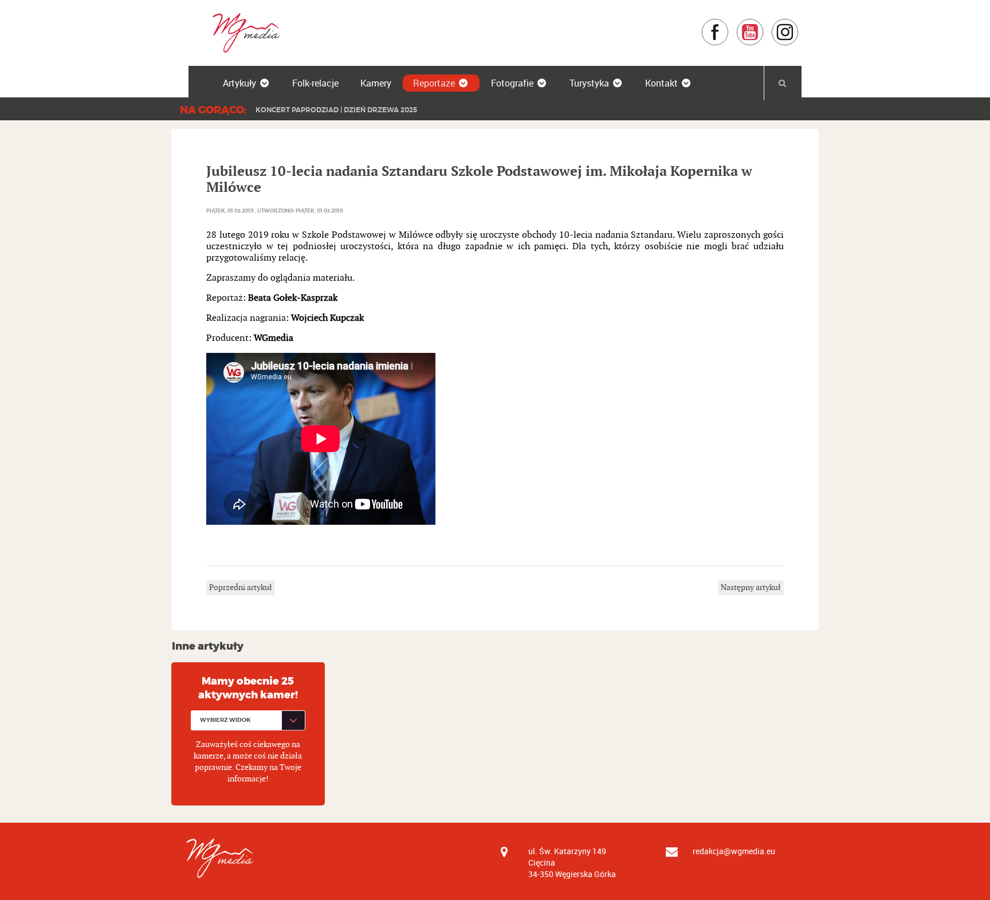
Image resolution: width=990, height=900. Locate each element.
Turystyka (589, 83)
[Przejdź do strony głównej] (242, 32)
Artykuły (239, 83)
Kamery (375, 83)
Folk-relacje (315, 83)
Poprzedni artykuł (240, 587)
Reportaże (434, 83)
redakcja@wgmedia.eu (734, 851)
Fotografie (512, 83)
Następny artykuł (751, 587)
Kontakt (661, 83)
